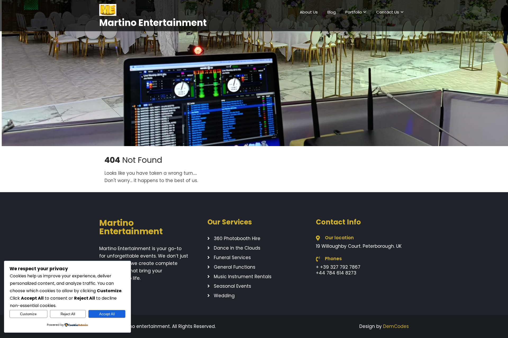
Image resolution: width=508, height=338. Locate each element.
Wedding (224, 295)
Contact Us (387, 12)
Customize (28, 314)
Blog (331, 12)
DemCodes (396, 326)
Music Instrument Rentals (242, 276)
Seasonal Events (232, 286)
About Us (309, 12)
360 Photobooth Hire (237, 238)
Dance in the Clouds (237, 248)
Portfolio (353, 12)
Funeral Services (232, 257)
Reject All (68, 314)
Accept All (107, 314)
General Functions (234, 267)
